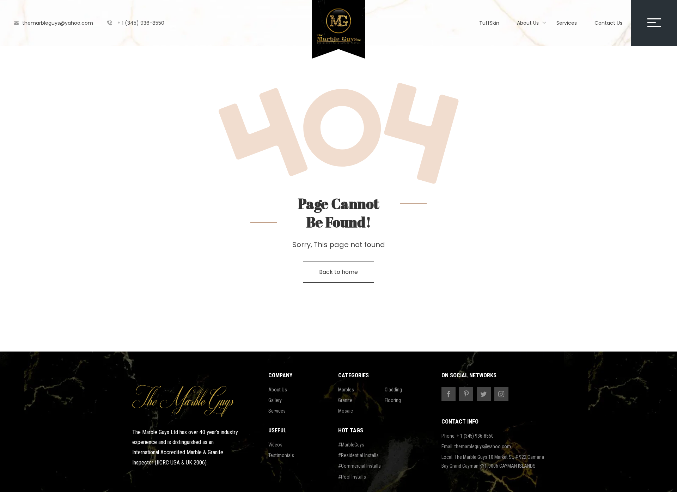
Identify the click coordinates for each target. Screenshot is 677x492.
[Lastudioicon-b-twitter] (484, 394)
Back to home (338, 272)
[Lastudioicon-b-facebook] (448, 394)
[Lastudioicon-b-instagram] (501, 394)
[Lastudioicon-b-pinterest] (466, 394)
